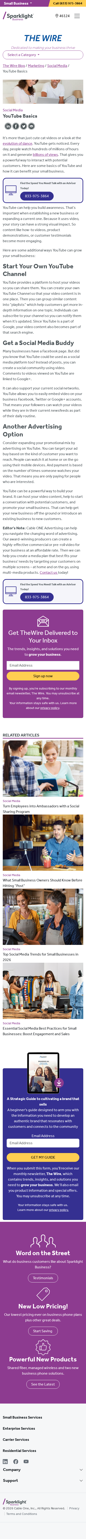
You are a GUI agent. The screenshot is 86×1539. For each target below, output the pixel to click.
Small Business (16, 3)
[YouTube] (26, 1462)
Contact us (49, 572)
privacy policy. (59, 1210)
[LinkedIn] (5, 1462)
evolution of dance (17, 143)
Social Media (57, 65)
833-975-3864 (37, 196)
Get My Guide (43, 1157)
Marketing (36, 65)
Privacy (74, 1508)
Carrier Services (16, 1439)
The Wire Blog (14, 65)
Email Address (43, 1136)
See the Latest (43, 1384)
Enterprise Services (19, 1428)
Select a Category (22, 55)
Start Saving (43, 1331)
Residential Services (19, 1450)
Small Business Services (22, 1417)
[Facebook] (15, 1462)
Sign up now (43, 676)
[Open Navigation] (78, 16)
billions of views (45, 154)
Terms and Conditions (21, 1514)
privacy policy (49, 708)
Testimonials (43, 1278)
